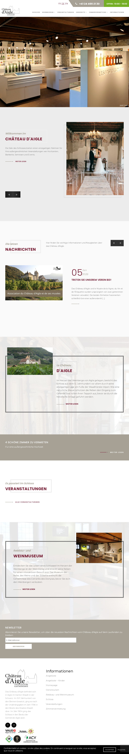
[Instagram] (13, 725)
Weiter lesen (17, 56)
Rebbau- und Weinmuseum (60, 694)
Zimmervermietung (98, 12)
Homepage (51, 685)
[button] (9, 194)
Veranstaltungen (65, 12)
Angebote (81, 12)
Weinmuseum (48, 12)
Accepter (109, 750)
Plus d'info (121, 750)
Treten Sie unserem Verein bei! (91, 280)
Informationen (117, 12)
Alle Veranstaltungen (27, 502)
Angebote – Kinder (55, 680)
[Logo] (21, 678)
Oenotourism (52, 690)
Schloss (36, 12)
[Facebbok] (7, 725)
